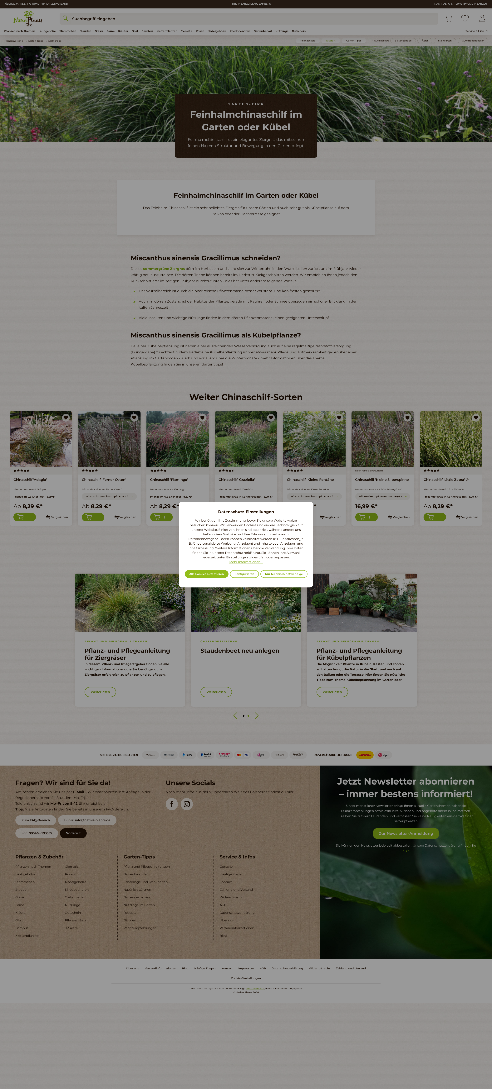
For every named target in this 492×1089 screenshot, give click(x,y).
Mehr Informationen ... (246, 562)
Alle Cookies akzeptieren (206, 574)
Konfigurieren (244, 574)
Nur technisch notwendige (284, 574)
